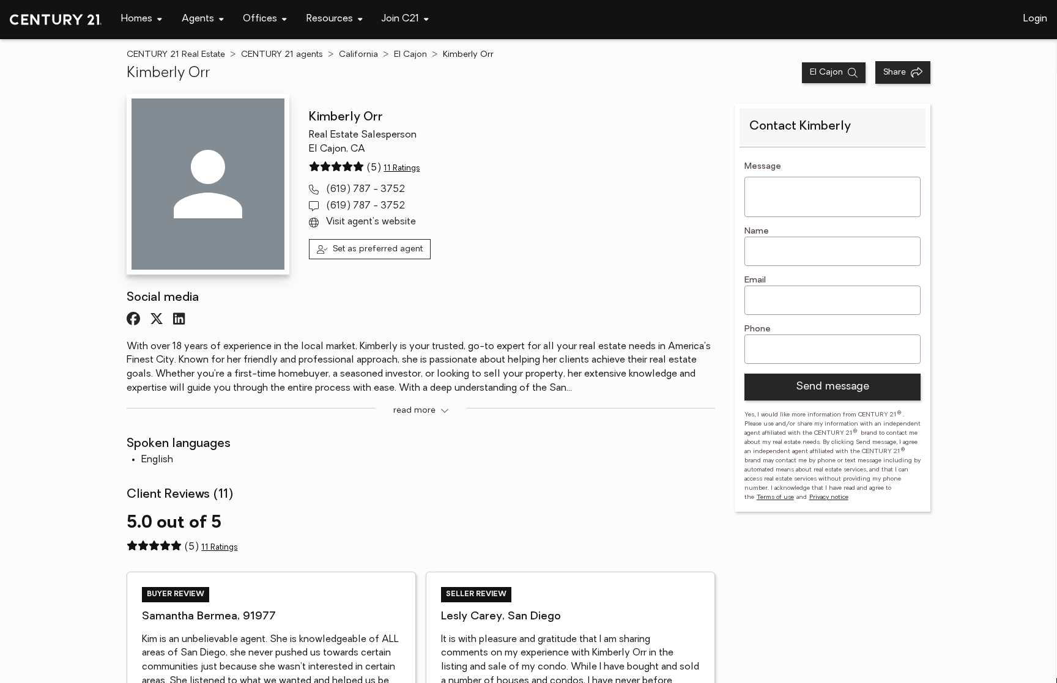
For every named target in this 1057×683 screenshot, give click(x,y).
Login (1035, 19)
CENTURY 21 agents (282, 54)
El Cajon (410, 54)
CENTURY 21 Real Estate (176, 54)
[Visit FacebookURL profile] (133, 318)
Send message (832, 387)
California (358, 54)
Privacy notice (828, 497)
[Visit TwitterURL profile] (156, 318)
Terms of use (775, 497)
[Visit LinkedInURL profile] (179, 318)
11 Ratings (402, 168)
